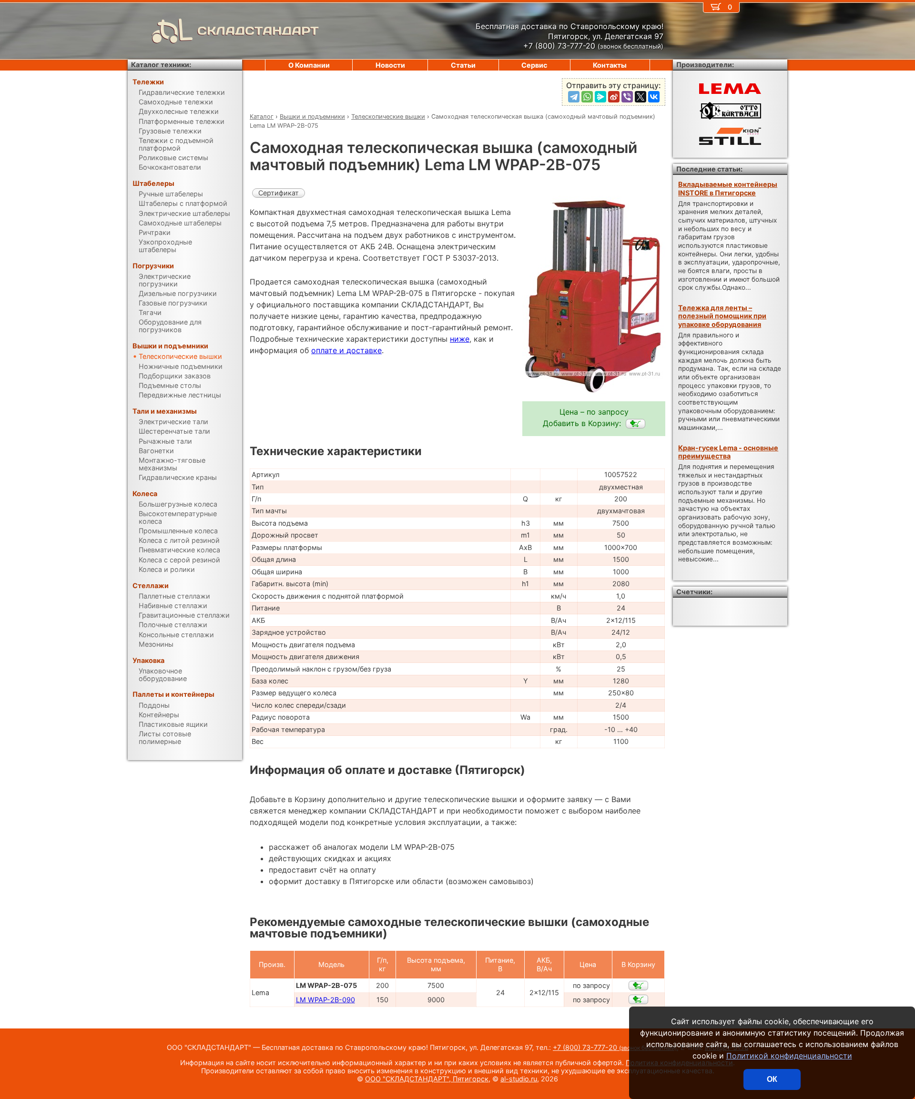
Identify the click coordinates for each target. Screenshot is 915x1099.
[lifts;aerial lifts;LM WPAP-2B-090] (638, 999)
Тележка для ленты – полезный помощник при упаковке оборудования (722, 316)
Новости (390, 65)
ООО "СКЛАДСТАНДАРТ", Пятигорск (426, 1079)
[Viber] (627, 96)
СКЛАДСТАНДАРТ (258, 30)
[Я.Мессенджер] (600, 96)
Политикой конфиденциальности (789, 1055)
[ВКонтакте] (654, 96)
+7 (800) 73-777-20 (615, 1047)
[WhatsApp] (587, 96)
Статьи (463, 65)
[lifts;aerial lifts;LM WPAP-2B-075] (635, 423)
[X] (640, 96)
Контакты (610, 65)
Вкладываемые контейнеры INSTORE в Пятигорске (727, 188)
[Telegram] (574, 96)
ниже (459, 339)
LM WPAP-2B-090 (325, 1000)
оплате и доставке (346, 350)
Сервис (534, 65)
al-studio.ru (518, 1079)
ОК (772, 1079)
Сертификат (278, 193)
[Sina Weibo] (614, 96)
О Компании (309, 65)
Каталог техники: (161, 65)
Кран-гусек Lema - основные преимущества (728, 452)
